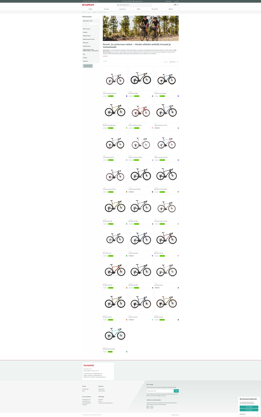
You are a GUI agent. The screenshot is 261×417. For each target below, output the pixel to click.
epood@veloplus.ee (97, 373)
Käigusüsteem (87, 35)
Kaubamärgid (85, 389)
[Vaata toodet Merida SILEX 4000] (115, 270)
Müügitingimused (86, 399)
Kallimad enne (172, 62)
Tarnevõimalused (86, 401)
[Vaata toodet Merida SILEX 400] (115, 302)
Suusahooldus (101, 391)
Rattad (90, 9)
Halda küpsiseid (175, 415)
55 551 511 (89, 373)
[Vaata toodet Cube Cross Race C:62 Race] (141, 142)
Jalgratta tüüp (86, 46)
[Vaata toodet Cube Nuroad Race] (141, 238)
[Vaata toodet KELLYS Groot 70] (115, 238)
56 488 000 (90, 375)
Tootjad (85, 57)
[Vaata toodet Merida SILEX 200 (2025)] (115, 334)
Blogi (83, 391)
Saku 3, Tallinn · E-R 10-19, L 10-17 (91, 1)
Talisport (170, 9)
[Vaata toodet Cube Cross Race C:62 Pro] (166, 110)
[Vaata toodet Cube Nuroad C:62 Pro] (115, 142)
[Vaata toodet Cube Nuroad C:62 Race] (166, 78)
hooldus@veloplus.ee (101, 377)
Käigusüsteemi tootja (88, 39)
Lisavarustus (122, 9)
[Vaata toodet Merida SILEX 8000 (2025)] (115, 110)
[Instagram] (151, 407)
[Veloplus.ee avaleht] (88, 5)
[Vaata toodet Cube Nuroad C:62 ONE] (141, 174)
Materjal (85, 32)
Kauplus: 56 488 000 (127, 1)
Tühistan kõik (88, 66)
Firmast (100, 401)
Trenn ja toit (155, 9)
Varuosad (106, 9)
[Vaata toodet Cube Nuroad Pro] (141, 302)
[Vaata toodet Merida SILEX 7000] (115, 206)
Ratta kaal (85, 42)
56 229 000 (92, 377)
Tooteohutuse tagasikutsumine (105, 403)
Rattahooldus (168, 1)
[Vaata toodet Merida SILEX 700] (166, 238)
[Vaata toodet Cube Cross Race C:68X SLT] (115, 78)
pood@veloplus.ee (139, 1)
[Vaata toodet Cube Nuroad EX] (166, 270)
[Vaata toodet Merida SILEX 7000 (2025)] (166, 174)
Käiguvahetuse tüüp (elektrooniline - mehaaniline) (90, 50)
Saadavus (85, 61)
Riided (138, 9)
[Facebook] (148, 407)
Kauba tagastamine (86, 403)
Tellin (176, 391)
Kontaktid (100, 399)
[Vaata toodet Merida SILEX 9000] (141, 78)
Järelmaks (84, 404)
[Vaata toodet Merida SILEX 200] (166, 302)
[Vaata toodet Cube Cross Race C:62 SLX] (141, 110)
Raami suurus (86, 28)
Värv (84, 54)
